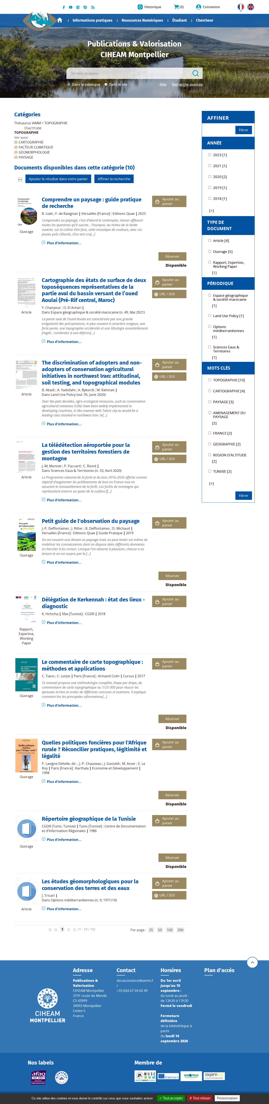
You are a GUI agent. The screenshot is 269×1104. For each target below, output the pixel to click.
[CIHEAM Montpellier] (47, 1005)
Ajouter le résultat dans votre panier (58, 178)
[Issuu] (85, 7)
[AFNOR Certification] (38, 1077)
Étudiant (179, 20)
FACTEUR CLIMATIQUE (36, 147)
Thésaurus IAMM (27, 123)
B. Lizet (47, 213)
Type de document (219, 225)
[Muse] (145, 1076)
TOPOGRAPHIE (55, 123)
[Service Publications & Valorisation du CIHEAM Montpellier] (39, 18)
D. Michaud (121, 528)
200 (180, 930)
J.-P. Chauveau (90, 763)
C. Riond (89, 466)
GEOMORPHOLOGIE (34, 152)
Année (214, 143)
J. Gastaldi (112, 763)
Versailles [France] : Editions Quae (108, 213)
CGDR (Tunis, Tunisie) (59, 826)
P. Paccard (72, 466)
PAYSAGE (26, 157)
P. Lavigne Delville (56, 763)
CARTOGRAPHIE (31, 142)
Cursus (128, 676)
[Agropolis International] (191, 1076)
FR (239, 6)
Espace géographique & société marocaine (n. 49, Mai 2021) (98, 312)
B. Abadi (48, 390)
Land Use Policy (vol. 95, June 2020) (78, 394)
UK (249, 6)
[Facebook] (64, 7)
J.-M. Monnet (52, 466)
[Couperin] (214, 1076)
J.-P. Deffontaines (55, 528)
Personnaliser (227, 1098)
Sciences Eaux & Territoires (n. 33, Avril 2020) (86, 470)
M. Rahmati (106, 390)
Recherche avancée (187, 84)
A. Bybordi (86, 390)
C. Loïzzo (63, 676)
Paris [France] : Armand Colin (97, 676)
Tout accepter (172, 1098)
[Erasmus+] (168, 1076)
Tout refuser (201, 1098)
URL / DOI (167, 294)
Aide (163, 84)
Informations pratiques (92, 20)
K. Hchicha (50, 614)
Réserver (172, 256)
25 (151, 930)
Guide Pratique (111, 533)
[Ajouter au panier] (157, 201)
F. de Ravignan (66, 213)
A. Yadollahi (66, 390)
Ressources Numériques (142, 20)
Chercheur (204, 20)
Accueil (59, 20)
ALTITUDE (34, 128)
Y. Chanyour (51, 307)
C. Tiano (48, 676)
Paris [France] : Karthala (70, 768)
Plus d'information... (64, 243)
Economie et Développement (115, 768)
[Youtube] (70, 7)
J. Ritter (77, 528)
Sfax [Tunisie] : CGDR (78, 614)
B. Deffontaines (97, 528)
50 (160, 930)
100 (170, 930)
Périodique (220, 283)
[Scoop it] (77, 7)
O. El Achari (72, 307)
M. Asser (129, 763)
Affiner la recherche (114, 178)
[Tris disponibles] (20, 179)
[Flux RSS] (93, 7)
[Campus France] (61, 1077)
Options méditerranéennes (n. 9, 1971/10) (84, 900)
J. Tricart (48, 895)
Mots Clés (218, 368)
